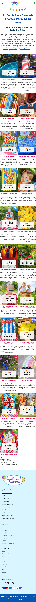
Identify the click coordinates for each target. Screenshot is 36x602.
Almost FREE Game (27, 79)
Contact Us (4, 538)
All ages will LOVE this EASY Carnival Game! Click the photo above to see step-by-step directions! (27, 349)
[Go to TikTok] (11, 583)
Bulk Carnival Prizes (7, 493)
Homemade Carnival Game (9, 380)
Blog (3, 527)
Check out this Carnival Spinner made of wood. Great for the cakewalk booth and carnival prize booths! (9, 424)
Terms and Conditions (7, 564)
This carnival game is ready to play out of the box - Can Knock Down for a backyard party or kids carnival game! (8, 237)
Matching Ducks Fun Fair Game (27, 231)
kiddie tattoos (23, 41)
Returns (4, 556)
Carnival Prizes (5, 501)
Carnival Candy (5, 498)
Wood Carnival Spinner (9, 418)
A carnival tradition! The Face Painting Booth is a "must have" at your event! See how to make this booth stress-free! (27, 199)
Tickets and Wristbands (8, 518)
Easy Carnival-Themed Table (9, 454)
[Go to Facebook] (3, 583)
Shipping (4, 551)
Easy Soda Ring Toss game (8, 269)
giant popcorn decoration (15, 45)
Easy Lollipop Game (9, 156)
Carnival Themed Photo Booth (8, 307)
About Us (4, 530)
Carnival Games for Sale (8, 504)
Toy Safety (4, 567)
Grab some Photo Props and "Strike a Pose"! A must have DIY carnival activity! (9, 311)
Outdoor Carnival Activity (27, 307)
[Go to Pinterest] (13, 583)
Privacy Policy (5, 561)
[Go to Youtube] (8, 583)
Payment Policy (6, 559)
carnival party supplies (10, 49)
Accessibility (5, 533)
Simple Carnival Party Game (9, 194)
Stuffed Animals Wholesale (9, 515)
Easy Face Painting (27, 194)
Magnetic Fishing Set (9, 79)
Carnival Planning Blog (8, 535)
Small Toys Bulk (6, 513)
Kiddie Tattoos (5, 510)
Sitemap (4, 572)
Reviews (4, 575)
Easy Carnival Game (8, 118)
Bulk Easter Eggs (6, 496)
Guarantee (4, 540)
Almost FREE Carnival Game (27, 156)
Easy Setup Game (8, 343)
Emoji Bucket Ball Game (27, 343)
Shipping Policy (6, 554)
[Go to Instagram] (6, 583)
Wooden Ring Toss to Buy (27, 269)
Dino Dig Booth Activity (27, 118)
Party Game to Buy (9, 231)
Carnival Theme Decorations (9, 507)
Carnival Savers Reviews (8, 543)
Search (3, 569)
